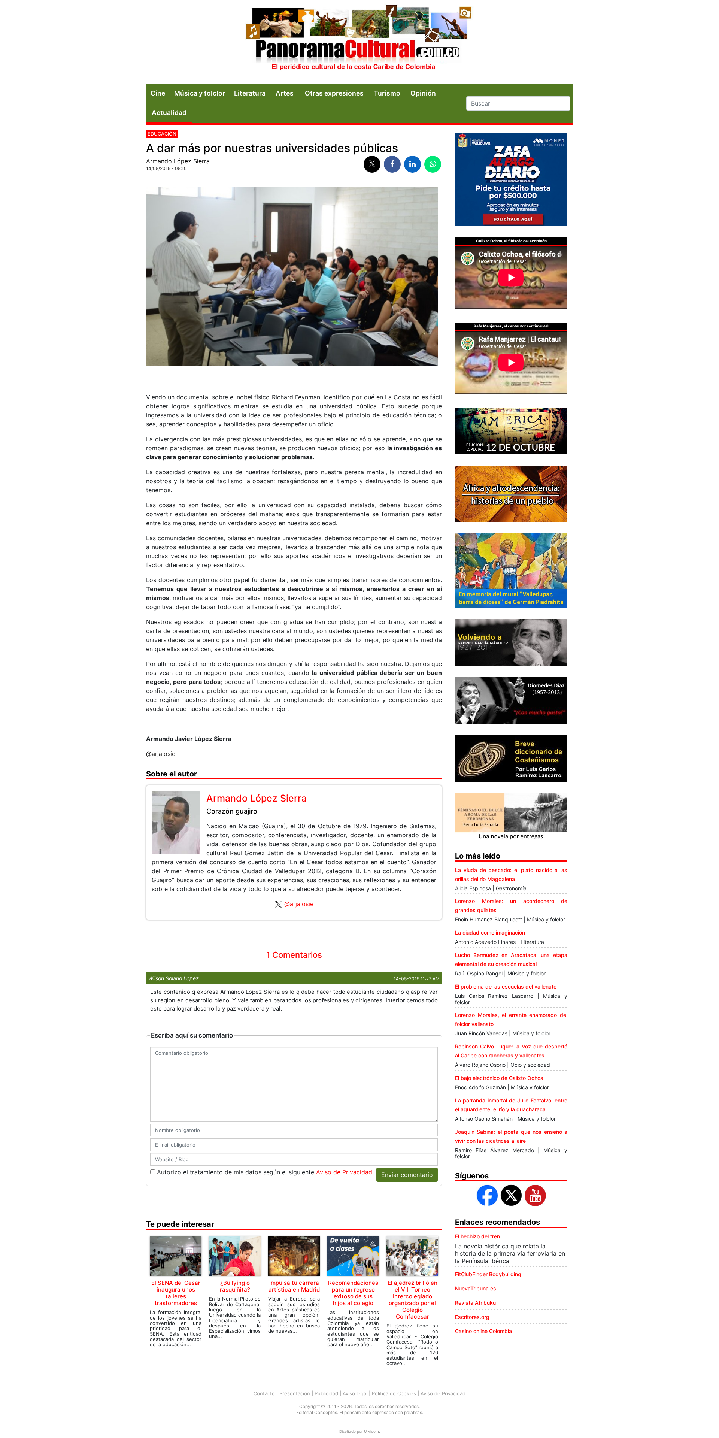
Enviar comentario (407, 1174)
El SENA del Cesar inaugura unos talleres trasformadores (175, 1293)
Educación (162, 134)
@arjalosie (298, 904)
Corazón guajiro (231, 811)
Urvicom (371, 1431)
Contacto (264, 1393)
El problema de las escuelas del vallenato (505, 986)
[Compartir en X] (372, 164)
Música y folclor (199, 93)
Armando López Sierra (178, 161)
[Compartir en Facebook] (392, 164)
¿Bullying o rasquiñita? (235, 1286)
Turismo (387, 93)
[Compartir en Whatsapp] (432, 164)
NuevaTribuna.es (475, 1288)
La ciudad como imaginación (490, 932)
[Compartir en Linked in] (412, 164)
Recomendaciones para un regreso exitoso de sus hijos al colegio (353, 1293)
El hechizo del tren (477, 1236)
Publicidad (326, 1393)
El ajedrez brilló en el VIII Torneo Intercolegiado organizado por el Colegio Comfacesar (412, 1299)
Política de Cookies (394, 1393)
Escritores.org (472, 1317)
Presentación (294, 1393)
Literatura (250, 93)
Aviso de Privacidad (344, 1172)
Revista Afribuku (475, 1302)
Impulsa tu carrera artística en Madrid (294, 1286)
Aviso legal (355, 1393)
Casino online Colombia (483, 1331)
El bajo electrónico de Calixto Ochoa (499, 1078)
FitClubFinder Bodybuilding (488, 1274)
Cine (158, 93)
